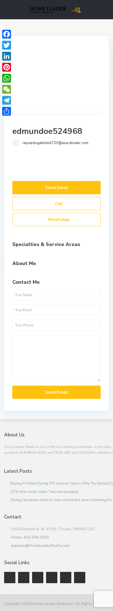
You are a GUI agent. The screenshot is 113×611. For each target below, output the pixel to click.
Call (58, 203)
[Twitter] (6, 45)
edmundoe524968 (47, 131)
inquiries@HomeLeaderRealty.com (40, 545)
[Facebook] (6, 34)
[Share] (6, 111)
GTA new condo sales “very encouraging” (44, 491)
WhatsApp (58, 219)
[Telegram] (6, 100)
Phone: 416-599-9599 (30, 537)
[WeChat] (6, 89)
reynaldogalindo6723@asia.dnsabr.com (55, 142)
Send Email (56, 187)
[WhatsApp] (6, 78)
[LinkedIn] (6, 56)
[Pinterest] (6, 67)
